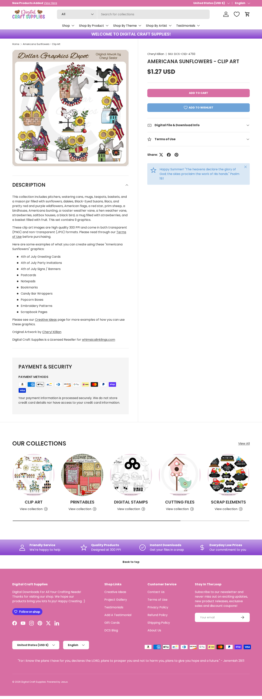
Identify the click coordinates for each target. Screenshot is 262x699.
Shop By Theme (125, 25)
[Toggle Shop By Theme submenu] (140, 25)
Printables (82, 502)
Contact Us (156, 592)
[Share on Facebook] (169, 155)
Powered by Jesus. (57, 681)
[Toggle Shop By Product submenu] (107, 25)
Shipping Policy (158, 622)
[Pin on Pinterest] (176, 155)
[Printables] (82, 475)
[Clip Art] (33, 475)
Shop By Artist (156, 25)
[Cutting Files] (180, 475)
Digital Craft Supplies (33, 681)
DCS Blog (111, 630)
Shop (66, 25)
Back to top (131, 562)
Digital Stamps (131, 502)
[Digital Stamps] (131, 475)
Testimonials (185, 25)
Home (15, 44)
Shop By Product (91, 25)
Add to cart (198, 93)
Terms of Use (157, 599)
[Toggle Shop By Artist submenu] (170, 25)
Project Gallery (115, 599)
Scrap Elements (228, 502)
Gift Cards (112, 622)
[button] (247, 14)
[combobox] (133, 14)
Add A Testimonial (117, 615)
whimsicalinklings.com (98, 339)
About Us (154, 630)
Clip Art (34, 502)
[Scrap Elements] (228, 475)
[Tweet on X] (161, 155)
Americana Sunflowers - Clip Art (41, 44)
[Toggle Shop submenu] (73, 25)
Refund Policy (157, 615)
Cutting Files (179, 502)
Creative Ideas (46, 319)
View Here (50, 3)
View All (244, 443)
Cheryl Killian (155, 54)
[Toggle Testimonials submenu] (198, 25)
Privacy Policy (157, 607)
